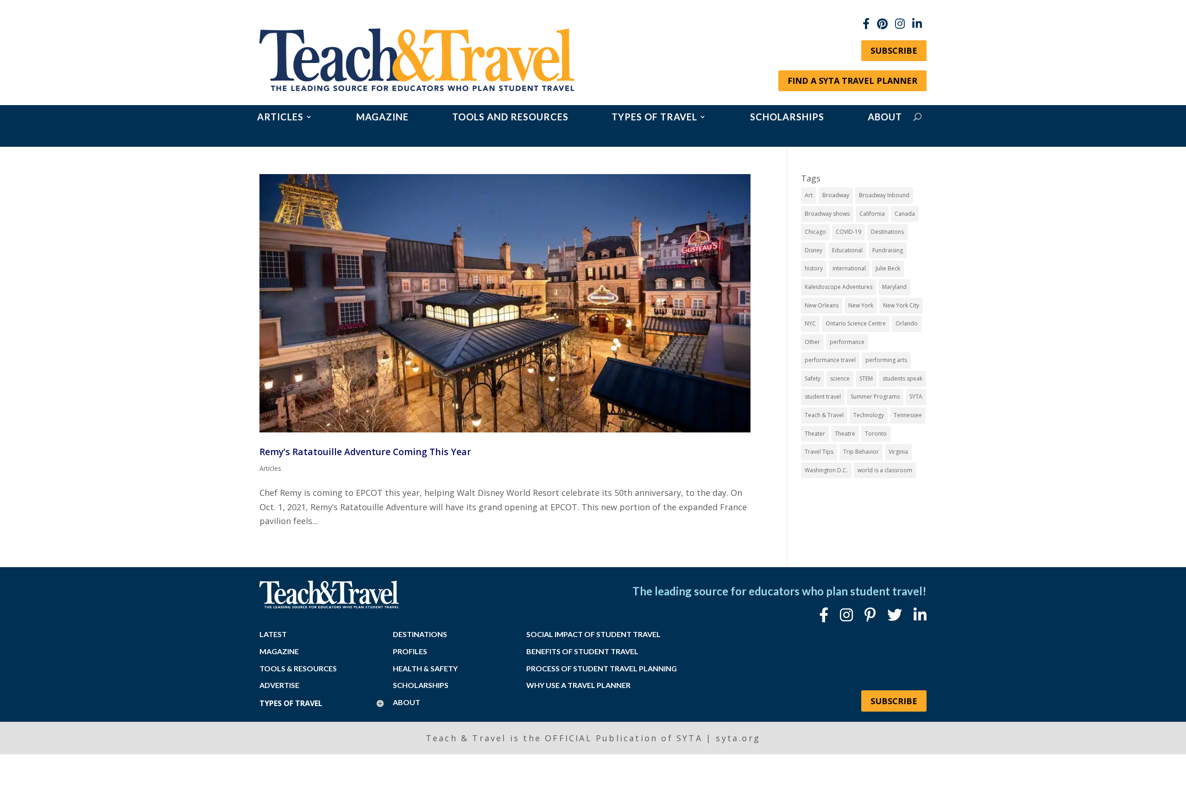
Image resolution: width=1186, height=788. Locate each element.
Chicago (815, 232)
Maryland (894, 287)
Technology (868, 415)
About (885, 117)
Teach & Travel (824, 415)
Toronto (876, 434)
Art (809, 195)
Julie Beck (888, 268)
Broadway (835, 195)
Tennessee (908, 415)
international (849, 268)
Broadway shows (827, 214)
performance (847, 342)
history (814, 268)
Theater (815, 434)
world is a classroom (885, 470)
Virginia (898, 452)
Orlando (907, 323)
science (840, 378)
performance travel (830, 360)
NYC (810, 323)
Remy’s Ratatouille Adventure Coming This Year (365, 451)
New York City (901, 305)
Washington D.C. (826, 470)
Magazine (382, 117)
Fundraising (887, 250)
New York (860, 305)
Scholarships (787, 117)
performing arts (886, 360)
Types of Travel (654, 117)
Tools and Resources (510, 117)
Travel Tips (819, 452)
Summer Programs (875, 396)
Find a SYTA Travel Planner (852, 80)
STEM (866, 378)
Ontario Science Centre (856, 323)
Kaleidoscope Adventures (838, 287)
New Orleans (822, 305)
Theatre (845, 434)
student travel (823, 396)
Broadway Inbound (884, 195)
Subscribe (894, 50)
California (872, 214)
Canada (905, 214)
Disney (813, 250)
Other (812, 342)
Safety (812, 378)
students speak (902, 378)
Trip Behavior (861, 452)
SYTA (915, 396)
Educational (847, 250)
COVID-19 (848, 232)
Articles (280, 117)
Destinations (887, 232)
